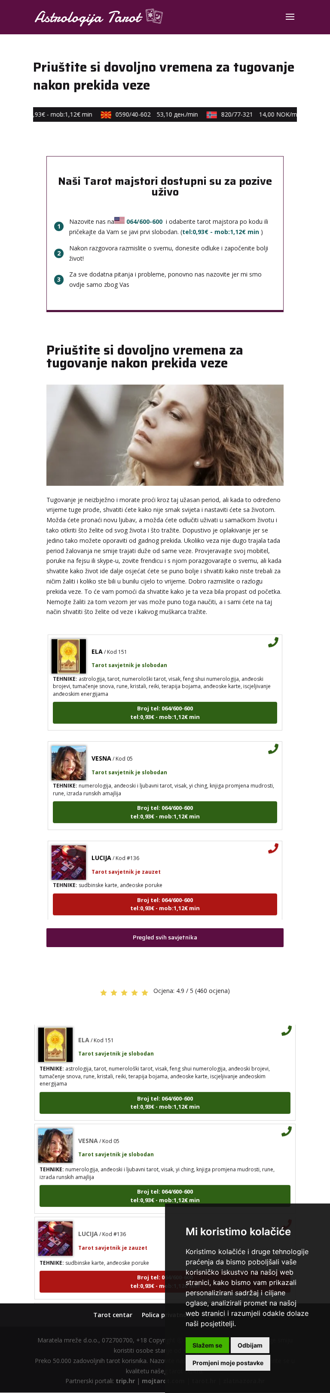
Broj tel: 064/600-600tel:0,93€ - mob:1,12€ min (165, 704)
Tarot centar (112, 1315)
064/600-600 (144, 221)
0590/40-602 (150, 114)
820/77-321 (254, 114)
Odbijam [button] (250, 1345)
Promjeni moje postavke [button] (227, 1362)
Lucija (101, 849)
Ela (97, 643)
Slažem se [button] (207, 1345)
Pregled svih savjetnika (165, 937)
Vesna (101, 750)
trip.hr (125, 1381)
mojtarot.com (163, 1381)
